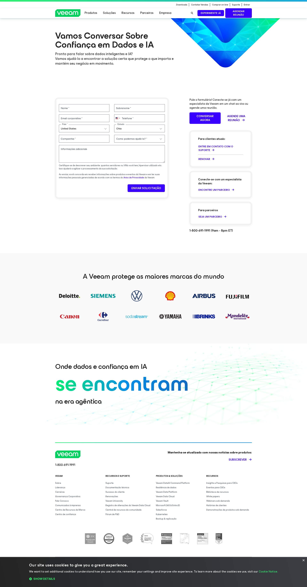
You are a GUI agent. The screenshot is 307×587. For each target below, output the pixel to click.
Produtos (91, 12)
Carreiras (60, 492)
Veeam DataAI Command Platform (173, 483)
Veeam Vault (162, 501)
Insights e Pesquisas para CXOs (222, 483)
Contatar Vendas (199, 4)
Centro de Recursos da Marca (70, 510)
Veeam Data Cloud (165, 496)
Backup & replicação (166, 519)
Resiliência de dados (166, 487)
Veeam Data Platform (166, 492)
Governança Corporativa (67, 496)
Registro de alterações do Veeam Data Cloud (128, 505)
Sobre (58, 483)
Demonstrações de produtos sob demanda (227, 510)
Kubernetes (162, 514)
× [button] (303, 560)
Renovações (112, 496)
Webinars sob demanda (218, 501)
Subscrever (238, 459)
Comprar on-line (220, 4)
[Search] (192, 13)
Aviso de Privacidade (133, 177)
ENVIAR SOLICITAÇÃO (146, 188)
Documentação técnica (117, 487)
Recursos (128, 12)
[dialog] (153, 572)
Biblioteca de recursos (217, 492)
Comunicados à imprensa (68, 505)
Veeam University (114, 501)
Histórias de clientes (216, 505)
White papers (213, 496)
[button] (153, 579)
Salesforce (161, 510)
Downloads (181, 4)
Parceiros (147, 12)
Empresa (165, 12)
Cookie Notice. (268, 571)
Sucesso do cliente (115, 492)
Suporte (236, 4)
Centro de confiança (65, 514)
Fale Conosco (62, 501)
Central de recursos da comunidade (124, 510)
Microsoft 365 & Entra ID (168, 505)
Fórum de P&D (112, 514)
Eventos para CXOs (215, 487)
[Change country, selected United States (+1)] (117, 118)
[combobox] (84, 128)
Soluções (109, 12)
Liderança (60, 487)
